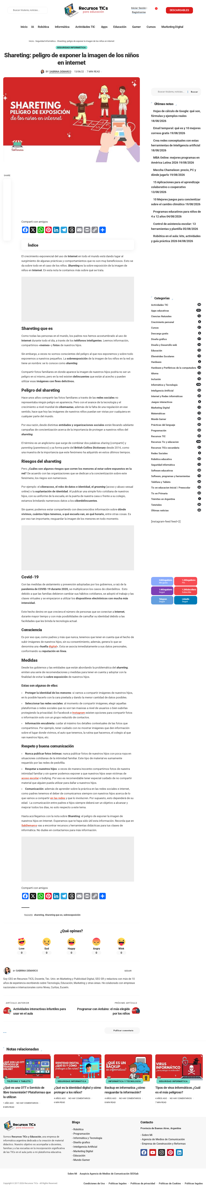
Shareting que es (53, 915)
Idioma (176, 373)
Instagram (78, 712)
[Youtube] (185, 590)
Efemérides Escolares (176, 356)
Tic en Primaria (176, 493)
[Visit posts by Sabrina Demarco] (42, 71)
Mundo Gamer (176, 419)
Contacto (146, 1122)
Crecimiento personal (175, 322)
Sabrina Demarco (60, 71)
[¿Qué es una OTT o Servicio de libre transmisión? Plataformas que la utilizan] (27, 1068)
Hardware (175, 362)
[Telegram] (162, 600)
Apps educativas (176, 310)
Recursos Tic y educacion (176, 441)
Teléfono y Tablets (176, 481)
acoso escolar (30, 778)
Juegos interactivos (175, 402)
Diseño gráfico (176, 339)
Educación (176, 350)
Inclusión (176, 379)
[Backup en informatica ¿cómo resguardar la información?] (128, 1068)
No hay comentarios (27, 1103)
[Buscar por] (171, 92)
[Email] (7, 229)
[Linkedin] (179, 1152)
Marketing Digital (176, 407)
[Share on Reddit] (7, 213)
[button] (7, 237)
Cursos (176, 327)
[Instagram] (162, 590)
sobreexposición (72, 915)
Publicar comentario (123, 1030)
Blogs (76, 1122)
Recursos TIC (176, 436)
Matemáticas (176, 413)
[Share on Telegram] (7, 221)
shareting (39, 915)
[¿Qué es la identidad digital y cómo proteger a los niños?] (77, 1068)
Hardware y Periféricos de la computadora (176, 367)
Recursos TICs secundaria (176, 447)
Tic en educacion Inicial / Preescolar (176, 487)
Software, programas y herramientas (176, 476)
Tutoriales (176, 504)
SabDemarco (29, 825)
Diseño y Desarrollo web (176, 344)
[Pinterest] (185, 581)
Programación (176, 430)
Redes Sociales (175, 453)
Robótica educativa (176, 459)
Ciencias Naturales (176, 316)
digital (53, 646)
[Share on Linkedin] (7, 206)
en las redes (57, 798)
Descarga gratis (175, 333)
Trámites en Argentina (175, 499)
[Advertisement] (77, 191)
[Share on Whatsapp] (7, 198)
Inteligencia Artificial (176, 390)
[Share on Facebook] (7, 183)
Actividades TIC (176, 304)
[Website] (134, 970)
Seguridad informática (45, 41)
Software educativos (176, 470)
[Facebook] (162, 581)
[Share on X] (7, 190)
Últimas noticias (176, 510)
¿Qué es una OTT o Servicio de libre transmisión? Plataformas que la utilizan (27, 1092)
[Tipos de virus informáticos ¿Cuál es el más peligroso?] (179, 1068)
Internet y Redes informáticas (176, 396)
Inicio (31, 41)
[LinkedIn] (138, 970)
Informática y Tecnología (176, 384)
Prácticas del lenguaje (176, 424)
